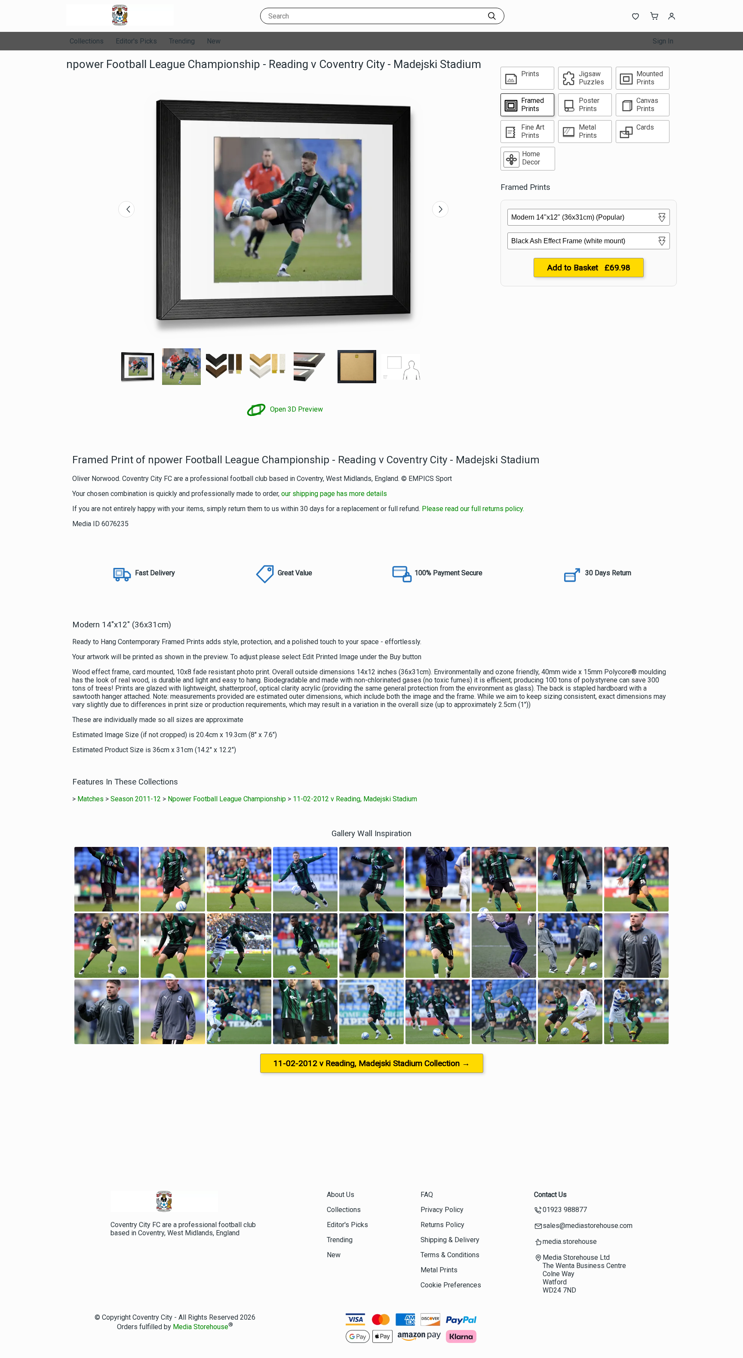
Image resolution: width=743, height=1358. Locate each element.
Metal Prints (439, 1270)
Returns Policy (442, 1225)
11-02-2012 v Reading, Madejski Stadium (355, 799)
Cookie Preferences (451, 1285)
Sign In (663, 41)
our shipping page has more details (334, 494)
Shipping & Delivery (450, 1240)
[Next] (440, 209)
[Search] (492, 16)
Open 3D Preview (295, 409)
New (214, 41)
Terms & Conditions (450, 1255)
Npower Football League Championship (227, 799)
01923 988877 (565, 1210)
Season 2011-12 (136, 799)
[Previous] (126, 209)
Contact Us (550, 1195)
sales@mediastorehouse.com (587, 1226)
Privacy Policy (442, 1210)
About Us (340, 1195)
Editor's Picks (136, 41)
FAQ (427, 1195)
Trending (182, 41)
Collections (87, 41)
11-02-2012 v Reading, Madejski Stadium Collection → (371, 1063)
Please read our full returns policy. (473, 509)
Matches (90, 799)
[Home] (120, 23)
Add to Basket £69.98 (588, 268)
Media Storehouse (200, 1327)
